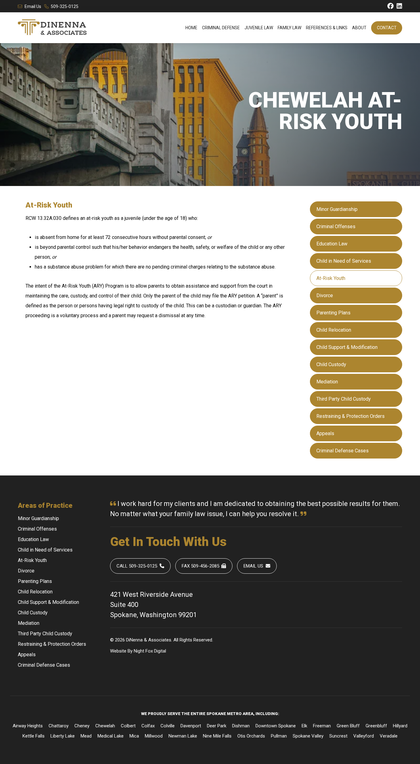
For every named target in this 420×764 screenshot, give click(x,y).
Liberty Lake (62, 736)
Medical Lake (110, 736)
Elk (304, 726)
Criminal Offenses (335, 226)
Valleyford (363, 736)
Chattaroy (59, 726)
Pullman (279, 736)
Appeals (325, 433)
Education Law (331, 244)
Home (191, 27)
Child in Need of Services (343, 261)
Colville (167, 726)
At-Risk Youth (330, 278)
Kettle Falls (33, 736)
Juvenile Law (258, 27)
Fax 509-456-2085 (200, 566)
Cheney (81, 726)
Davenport (190, 726)
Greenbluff (376, 726)
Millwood (154, 736)
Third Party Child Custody (343, 399)
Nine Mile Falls (217, 736)
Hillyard (400, 726)
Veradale (389, 736)
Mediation (327, 382)
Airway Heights (28, 726)
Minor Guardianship (337, 209)
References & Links (326, 27)
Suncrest (338, 736)
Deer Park (216, 726)
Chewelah (105, 726)
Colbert (128, 726)
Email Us (33, 6)
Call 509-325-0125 (137, 566)
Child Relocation (333, 330)
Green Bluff (348, 726)
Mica (134, 736)
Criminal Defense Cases (342, 451)
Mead (86, 736)
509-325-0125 (64, 6)
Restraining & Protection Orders (350, 416)
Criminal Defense (221, 27)
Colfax (148, 726)
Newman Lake (182, 736)
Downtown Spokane (276, 726)
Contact (387, 27)
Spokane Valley (308, 736)
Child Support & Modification (347, 347)
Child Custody (331, 364)
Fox (149, 651)
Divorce (324, 295)
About (359, 27)
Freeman (322, 726)
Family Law (289, 27)
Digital (160, 651)
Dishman (241, 726)
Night (139, 651)
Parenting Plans (333, 313)
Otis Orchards (251, 736)
